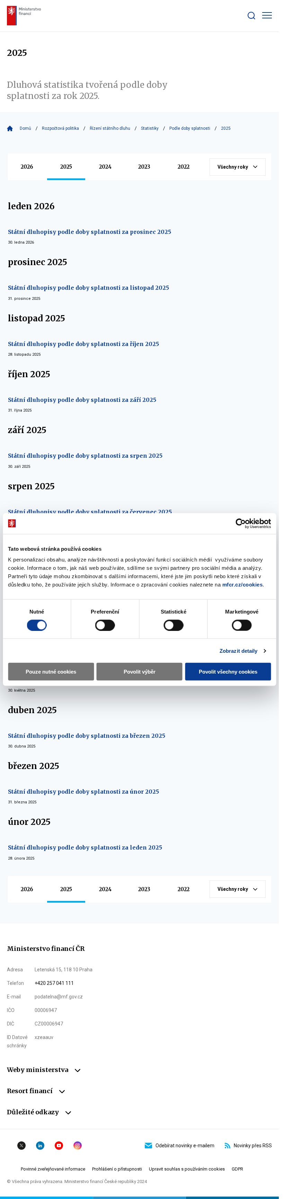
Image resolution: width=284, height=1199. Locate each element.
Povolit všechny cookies (228, 672)
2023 (144, 166)
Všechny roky (233, 167)
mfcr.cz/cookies (242, 585)
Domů (25, 128)
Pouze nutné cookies (51, 672)
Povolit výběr (140, 672)
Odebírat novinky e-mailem (185, 1145)
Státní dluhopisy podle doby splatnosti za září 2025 (82, 399)
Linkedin (40, 1145)
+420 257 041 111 (54, 983)
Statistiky (150, 128)
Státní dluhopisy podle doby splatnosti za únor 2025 (83, 791)
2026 (27, 166)
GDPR (237, 1169)
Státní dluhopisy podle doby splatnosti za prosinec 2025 (89, 231)
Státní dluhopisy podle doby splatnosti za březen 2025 (86, 735)
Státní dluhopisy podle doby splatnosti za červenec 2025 (90, 511)
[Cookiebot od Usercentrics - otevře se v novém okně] (240, 523)
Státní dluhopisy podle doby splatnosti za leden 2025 (85, 847)
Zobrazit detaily (239, 650)
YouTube (59, 1145)
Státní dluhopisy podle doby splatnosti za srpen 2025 (85, 455)
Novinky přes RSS (253, 1145)
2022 (183, 166)
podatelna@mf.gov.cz (59, 996)
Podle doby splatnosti (189, 128)
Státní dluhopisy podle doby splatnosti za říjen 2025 (83, 343)
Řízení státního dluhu (110, 128)
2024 (105, 166)
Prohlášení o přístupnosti (117, 1169)
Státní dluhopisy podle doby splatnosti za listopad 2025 (88, 287)
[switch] (105, 625)
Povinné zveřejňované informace (53, 1169)
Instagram (77, 1145)
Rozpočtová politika (60, 128)
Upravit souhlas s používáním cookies (187, 1169)
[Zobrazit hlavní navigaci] (267, 15)
